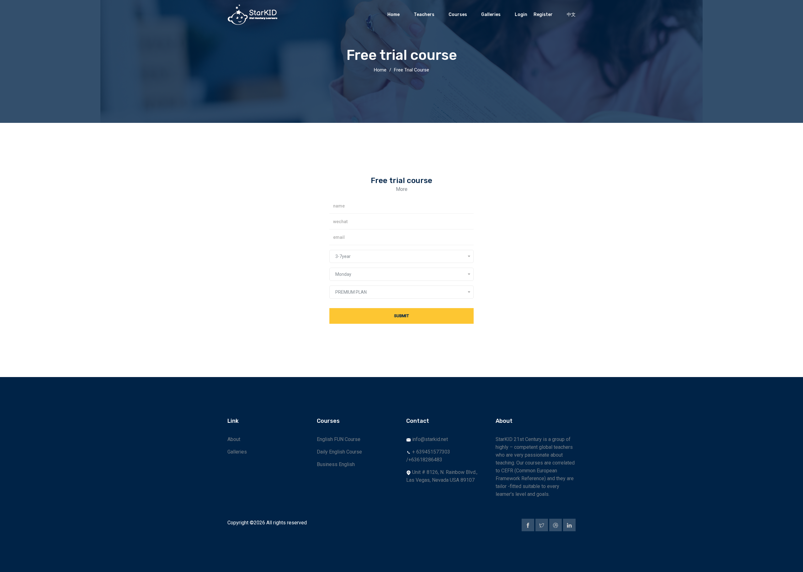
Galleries (491, 14)
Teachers (424, 14)
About (233, 439)
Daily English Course (339, 452)
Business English (336, 464)
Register (543, 14)
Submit (401, 315)
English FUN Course (338, 439)
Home (393, 14)
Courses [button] (458, 14)
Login (521, 14)
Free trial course (411, 70)
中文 (571, 14)
